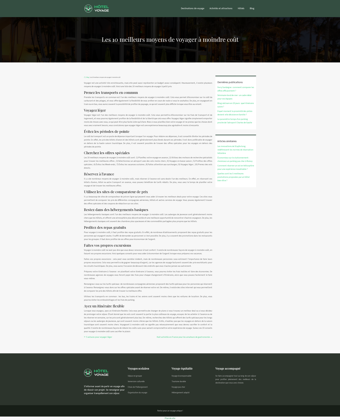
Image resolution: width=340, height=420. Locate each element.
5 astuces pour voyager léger (99, 337)
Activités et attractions (221, 8)
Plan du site (170, 418)
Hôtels (241, 8)
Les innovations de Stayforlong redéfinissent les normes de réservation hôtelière (235, 150)
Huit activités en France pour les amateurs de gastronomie (183, 337)
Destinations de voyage (192, 8)
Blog (252, 8)
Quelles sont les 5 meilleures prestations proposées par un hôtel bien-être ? (233, 177)
